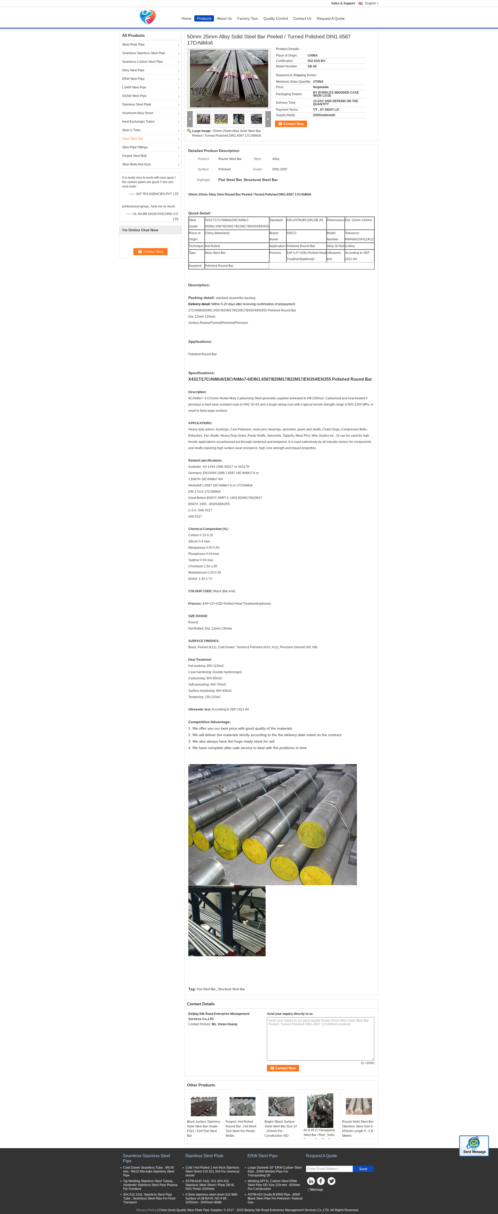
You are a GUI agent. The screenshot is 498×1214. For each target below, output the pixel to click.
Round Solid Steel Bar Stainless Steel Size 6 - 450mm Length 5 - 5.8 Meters (358, 1129)
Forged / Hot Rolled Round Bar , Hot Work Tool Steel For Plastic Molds (241, 1129)
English (370, 3)
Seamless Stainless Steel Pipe (143, 53)
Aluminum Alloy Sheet (137, 113)
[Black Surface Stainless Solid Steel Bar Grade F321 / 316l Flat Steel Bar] (204, 1106)
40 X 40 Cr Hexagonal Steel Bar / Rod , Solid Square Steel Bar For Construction (319, 1137)
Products (204, 18)
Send (363, 1169)
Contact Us (302, 18)
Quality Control (276, 18)
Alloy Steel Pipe (133, 70)
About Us (224, 18)
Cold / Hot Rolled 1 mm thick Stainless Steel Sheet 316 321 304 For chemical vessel (212, 1171)
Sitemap (316, 1189)
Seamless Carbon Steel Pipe (142, 62)
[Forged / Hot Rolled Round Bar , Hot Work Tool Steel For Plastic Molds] (242, 1106)
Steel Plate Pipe (133, 44)
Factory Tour (247, 18)
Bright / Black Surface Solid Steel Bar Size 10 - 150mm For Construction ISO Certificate (281, 1131)
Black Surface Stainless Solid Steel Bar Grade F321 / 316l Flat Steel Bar (203, 1129)
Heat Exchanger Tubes (138, 121)
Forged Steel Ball (134, 156)
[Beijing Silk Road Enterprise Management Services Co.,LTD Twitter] (332, 1182)
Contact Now (293, 124)
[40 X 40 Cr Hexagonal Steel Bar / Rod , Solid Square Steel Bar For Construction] (320, 1110)
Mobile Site (317, 1196)
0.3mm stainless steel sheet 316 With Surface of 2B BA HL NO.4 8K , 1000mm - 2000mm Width (211, 1198)
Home (186, 18)
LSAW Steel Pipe (134, 87)
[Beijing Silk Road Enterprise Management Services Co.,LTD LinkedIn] (311, 1182)
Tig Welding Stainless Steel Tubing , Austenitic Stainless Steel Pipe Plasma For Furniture (150, 1185)
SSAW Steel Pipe (134, 96)
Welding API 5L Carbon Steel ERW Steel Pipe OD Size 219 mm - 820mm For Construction (274, 1185)
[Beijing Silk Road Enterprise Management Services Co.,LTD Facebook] (321, 1182)
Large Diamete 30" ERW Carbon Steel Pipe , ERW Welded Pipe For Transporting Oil (275, 1171)
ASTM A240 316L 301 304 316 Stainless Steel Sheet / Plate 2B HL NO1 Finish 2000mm (210, 1185)
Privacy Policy (146, 1210)
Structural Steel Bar (231, 989)
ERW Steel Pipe (133, 79)
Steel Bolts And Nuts (136, 164)
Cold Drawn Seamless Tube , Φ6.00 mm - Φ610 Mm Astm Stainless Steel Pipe (148, 1171)
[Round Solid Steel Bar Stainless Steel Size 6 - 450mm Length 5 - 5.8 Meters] (359, 1106)
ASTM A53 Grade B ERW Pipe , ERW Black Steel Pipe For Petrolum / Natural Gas (275, 1198)
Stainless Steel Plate (136, 104)
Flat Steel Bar (206, 989)
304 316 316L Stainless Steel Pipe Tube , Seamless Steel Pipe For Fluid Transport (149, 1198)
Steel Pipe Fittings (135, 147)
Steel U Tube (131, 130)
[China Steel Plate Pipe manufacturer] (149, 17)
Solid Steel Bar (132, 139)
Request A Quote (331, 18)
